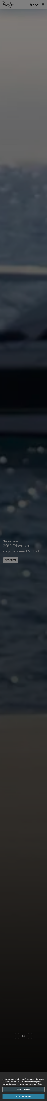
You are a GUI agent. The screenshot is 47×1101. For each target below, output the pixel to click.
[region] (23, 1086)
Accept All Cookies (23, 1096)
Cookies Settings (23, 1089)
